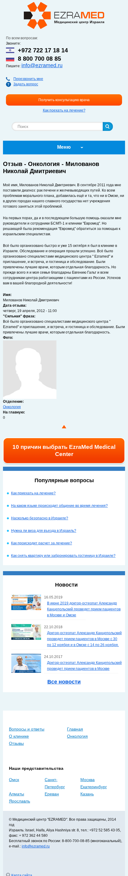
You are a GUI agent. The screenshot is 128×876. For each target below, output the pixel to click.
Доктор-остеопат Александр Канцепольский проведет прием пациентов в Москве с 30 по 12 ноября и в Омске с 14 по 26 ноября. (84, 639)
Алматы (16, 794)
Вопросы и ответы (26, 729)
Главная (75, 729)
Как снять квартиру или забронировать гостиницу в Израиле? (63, 556)
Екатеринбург (93, 786)
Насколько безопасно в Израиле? (39, 518)
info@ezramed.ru (42, 65)
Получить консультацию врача (64, 100)
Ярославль (19, 801)
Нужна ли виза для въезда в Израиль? (43, 531)
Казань (87, 794)
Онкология (12, 407)
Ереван (52, 794)
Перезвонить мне (28, 79)
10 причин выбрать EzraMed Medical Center (64, 450)
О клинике (19, 736)
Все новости (64, 682)
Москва (87, 779)
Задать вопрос (25, 84)
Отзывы (16, 743)
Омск (14, 779)
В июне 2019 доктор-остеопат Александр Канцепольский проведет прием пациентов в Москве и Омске (84, 609)
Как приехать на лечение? (33, 493)
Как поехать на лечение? (64, 110)
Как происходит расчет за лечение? (41, 543)
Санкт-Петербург (55, 783)
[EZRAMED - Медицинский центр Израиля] (64, 15)
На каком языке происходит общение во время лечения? (59, 506)
